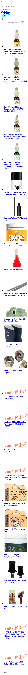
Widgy (8, 672)
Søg (22, 22)
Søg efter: (3, 9)
